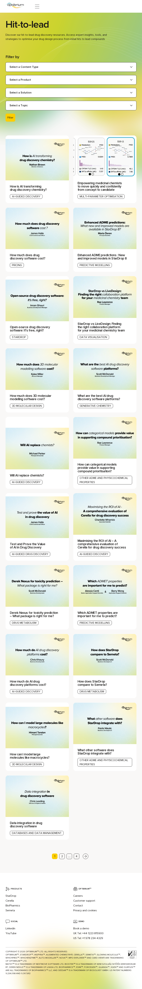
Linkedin (10, 928)
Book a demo (81, 928)
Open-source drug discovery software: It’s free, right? (30, 328)
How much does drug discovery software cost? (27, 257)
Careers (78, 896)
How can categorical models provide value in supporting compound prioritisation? (97, 467)
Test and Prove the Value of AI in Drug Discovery (27, 545)
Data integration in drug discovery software (26, 824)
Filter (10, 117)
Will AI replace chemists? (27, 475)
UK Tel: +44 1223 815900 (88, 933)
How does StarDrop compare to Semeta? (92, 683)
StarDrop (11, 896)
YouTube (11, 933)
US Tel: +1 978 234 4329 (88, 938)
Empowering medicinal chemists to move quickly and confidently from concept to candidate (100, 186)
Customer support (84, 900)
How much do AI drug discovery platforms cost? (28, 683)
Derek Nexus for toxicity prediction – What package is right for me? (34, 614)
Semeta (10, 910)
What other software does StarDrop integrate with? (96, 752)
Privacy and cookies (85, 910)
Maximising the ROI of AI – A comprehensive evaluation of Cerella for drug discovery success (102, 544)
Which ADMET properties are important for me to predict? (98, 614)
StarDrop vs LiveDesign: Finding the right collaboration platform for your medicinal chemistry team (101, 327)
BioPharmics (13, 905)
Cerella (10, 900)
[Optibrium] (17, 6)
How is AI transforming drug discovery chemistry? (28, 188)
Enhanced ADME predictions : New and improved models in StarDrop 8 (102, 257)
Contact (78, 905)
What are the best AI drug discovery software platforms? (99, 397)
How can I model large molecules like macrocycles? (30, 756)
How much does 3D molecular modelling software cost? (30, 397)
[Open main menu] (37, 6)
